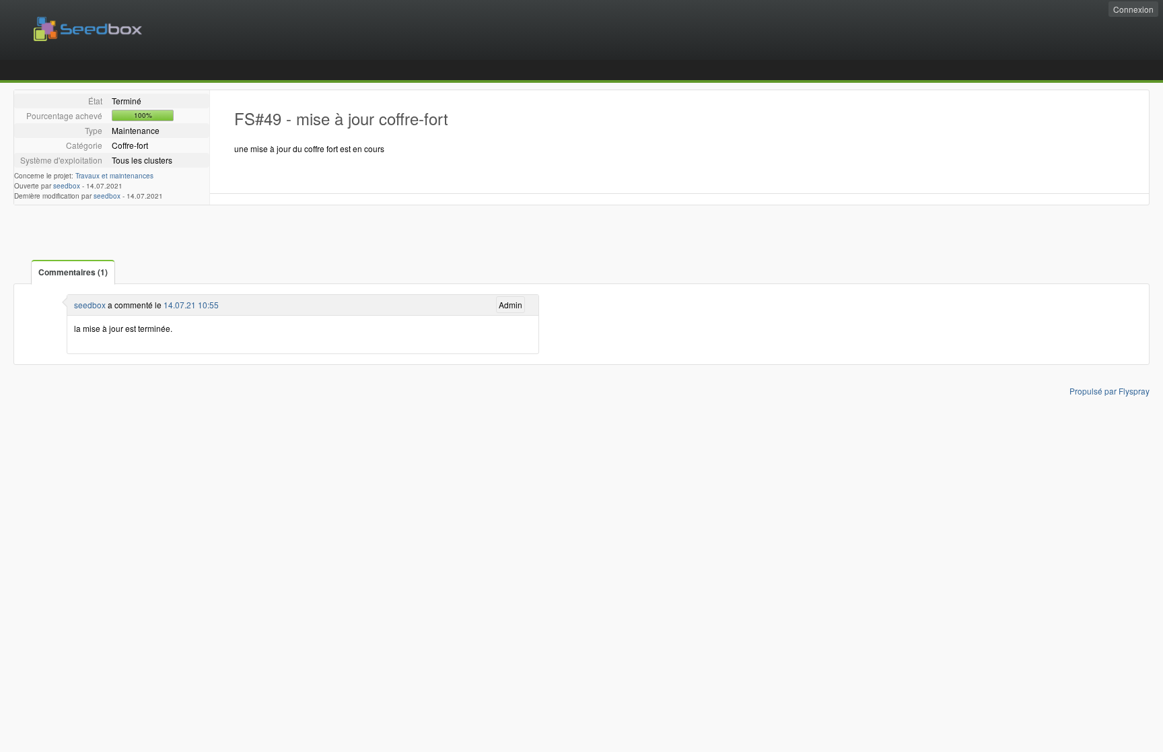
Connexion (1133, 9)
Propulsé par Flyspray (1109, 391)
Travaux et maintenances (114, 175)
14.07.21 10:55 (191, 304)
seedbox (66, 186)
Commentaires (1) (73, 272)
